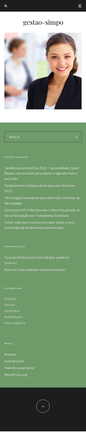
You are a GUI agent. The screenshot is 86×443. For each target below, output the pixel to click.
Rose (8, 270)
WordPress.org (15, 375)
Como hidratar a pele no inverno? (41, 270)
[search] (76, 137)
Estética (10, 299)
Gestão (9, 304)
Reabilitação (13, 317)
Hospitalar (12, 311)
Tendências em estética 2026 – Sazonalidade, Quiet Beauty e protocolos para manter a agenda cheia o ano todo (41, 173)
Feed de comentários (19, 368)
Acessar (10, 354)
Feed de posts (14, 361)
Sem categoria (15, 323)
